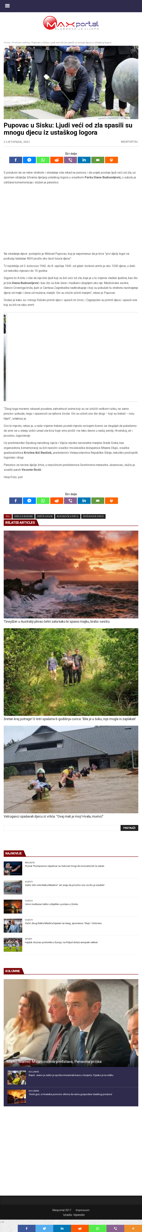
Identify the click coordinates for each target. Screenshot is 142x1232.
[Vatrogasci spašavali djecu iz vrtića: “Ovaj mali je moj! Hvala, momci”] (71, 769)
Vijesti (29, 882)
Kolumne (34, 1072)
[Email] (97, 160)
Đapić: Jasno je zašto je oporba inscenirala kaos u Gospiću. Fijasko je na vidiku (71, 1075)
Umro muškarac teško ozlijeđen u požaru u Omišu (51, 904)
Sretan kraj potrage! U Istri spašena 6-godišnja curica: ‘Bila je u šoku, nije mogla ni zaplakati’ (70, 719)
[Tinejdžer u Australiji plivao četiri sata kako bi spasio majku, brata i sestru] (71, 574)
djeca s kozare (23, 516)
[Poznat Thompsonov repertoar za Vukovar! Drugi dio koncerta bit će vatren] (13, 868)
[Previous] (11, 357)
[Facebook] (15, 160)
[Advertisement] (71, 218)
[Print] (111, 160)
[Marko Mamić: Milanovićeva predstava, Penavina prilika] (71, 1023)
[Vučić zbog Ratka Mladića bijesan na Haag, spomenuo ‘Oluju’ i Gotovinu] (13, 926)
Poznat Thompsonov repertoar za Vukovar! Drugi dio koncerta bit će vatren (64, 866)
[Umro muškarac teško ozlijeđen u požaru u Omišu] (13, 907)
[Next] (130, 357)
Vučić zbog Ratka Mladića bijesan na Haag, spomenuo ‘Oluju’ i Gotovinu (63, 923)
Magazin (30, 862)
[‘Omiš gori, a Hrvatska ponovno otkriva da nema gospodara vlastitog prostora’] (16, 1097)
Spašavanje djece (93, 516)
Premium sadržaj (21, 42)
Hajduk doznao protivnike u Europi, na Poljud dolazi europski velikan (61, 942)
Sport (28, 939)
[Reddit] (56, 160)
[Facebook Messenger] (29, 160)
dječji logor (45, 516)
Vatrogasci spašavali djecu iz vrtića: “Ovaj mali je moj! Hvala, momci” (53, 816)
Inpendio (79, 1215)
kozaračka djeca (68, 516)
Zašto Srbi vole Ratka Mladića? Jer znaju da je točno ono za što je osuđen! (64, 885)
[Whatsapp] (43, 160)
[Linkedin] (84, 160)
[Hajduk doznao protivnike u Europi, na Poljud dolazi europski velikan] (13, 945)
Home (7, 42)
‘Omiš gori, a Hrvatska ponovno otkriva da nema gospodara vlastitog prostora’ (70, 1094)
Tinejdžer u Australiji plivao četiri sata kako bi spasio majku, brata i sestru (57, 621)
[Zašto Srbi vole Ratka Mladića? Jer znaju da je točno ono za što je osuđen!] (13, 887)
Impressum (82, 1210)
